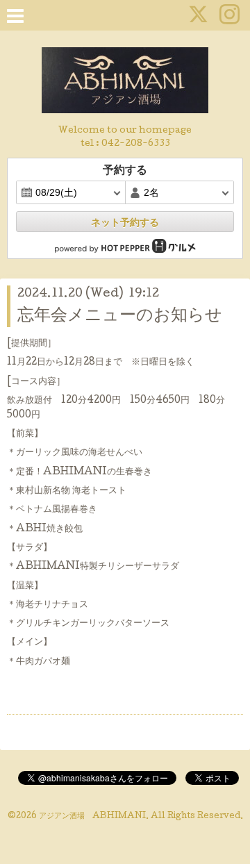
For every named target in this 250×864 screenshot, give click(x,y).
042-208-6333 (135, 144)
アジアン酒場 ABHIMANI (92, 817)
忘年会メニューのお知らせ (119, 316)
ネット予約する (125, 222)
